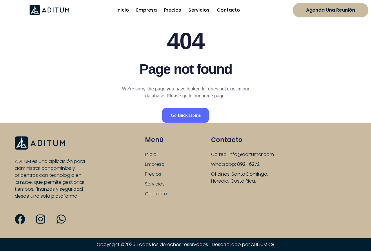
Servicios (199, 10)
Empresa (146, 10)
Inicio (123, 10)
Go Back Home (186, 115)
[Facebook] (20, 219)
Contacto (228, 10)
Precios (172, 10)
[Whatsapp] (61, 219)
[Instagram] (40, 219)
